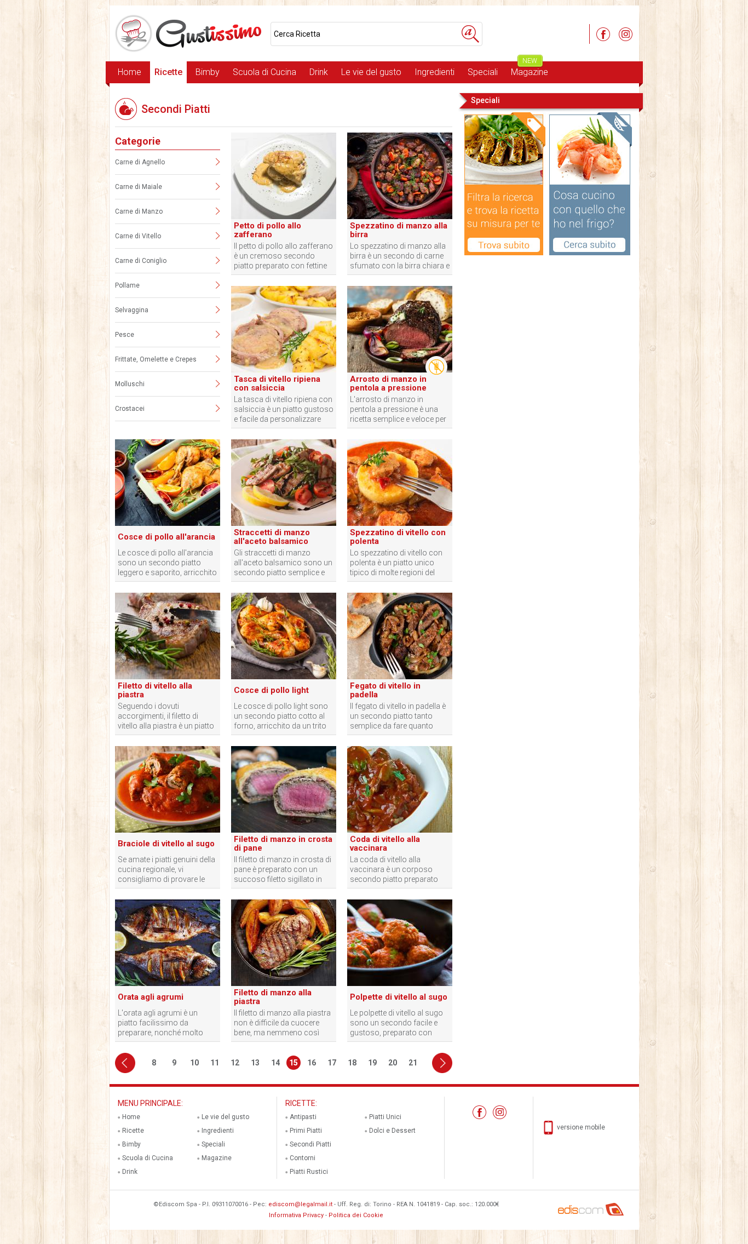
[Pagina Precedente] (125, 1063)
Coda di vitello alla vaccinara (385, 843)
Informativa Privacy (296, 1215)
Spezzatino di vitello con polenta (398, 537)
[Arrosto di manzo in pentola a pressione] (399, 370)
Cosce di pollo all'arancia (166, 537)
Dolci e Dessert (392, 1130)
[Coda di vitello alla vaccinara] (399, 830)
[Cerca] (470, 34)
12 (235, 1062)
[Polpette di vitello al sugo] (399, 984)
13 (255, 1062)
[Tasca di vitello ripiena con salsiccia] (283, 370)
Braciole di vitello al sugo (166, 844)
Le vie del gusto (371, 72)
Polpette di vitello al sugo (398, 997)
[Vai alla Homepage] (190, 33)
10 (194, 1062)
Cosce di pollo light (271, 690)
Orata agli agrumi (150, 997)
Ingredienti (434, 72)
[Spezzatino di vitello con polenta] (399, 524)
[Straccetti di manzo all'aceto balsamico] (283, 524)
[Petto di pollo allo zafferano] (283, 217)
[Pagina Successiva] (442, 1063)
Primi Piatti (306, 1130)
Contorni (302, 1158)
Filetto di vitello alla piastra (155, 690)
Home (129, 72)
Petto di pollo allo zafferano (267, 230)
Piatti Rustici (309, 1172)
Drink (318, 72)
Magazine (529, 69)
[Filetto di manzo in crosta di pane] (283, 830)
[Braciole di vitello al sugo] (167, 830)
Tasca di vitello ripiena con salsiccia (277, 383)
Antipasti (303, 1117)
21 (412, 1062)
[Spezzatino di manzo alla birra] (399, 217)
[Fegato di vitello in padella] (399, 677)
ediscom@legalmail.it (300, 1204)
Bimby (207, 72)
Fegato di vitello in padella (385, 690)
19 (372, 1062)
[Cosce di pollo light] (283, 677)
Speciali (483, 72)
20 (392, 1062)
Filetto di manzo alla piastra (273, 997)
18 (352, 1062)
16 (311, 1062)
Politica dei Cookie (356, 1215)
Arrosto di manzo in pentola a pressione (388, 383)
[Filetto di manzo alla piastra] (283, 984)
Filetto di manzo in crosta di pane (283, 843)
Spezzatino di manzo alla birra (398, 230)
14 (275, 1062)
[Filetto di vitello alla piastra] (167, 677)
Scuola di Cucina (264, 72)
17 (331, 1062)
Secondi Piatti (310, 1144)
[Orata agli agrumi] (167, 984)
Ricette (168, 72)
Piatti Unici (385, 1117)
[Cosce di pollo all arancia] (167, 524)
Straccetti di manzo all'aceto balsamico (272, 537)
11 (214, 1062)
